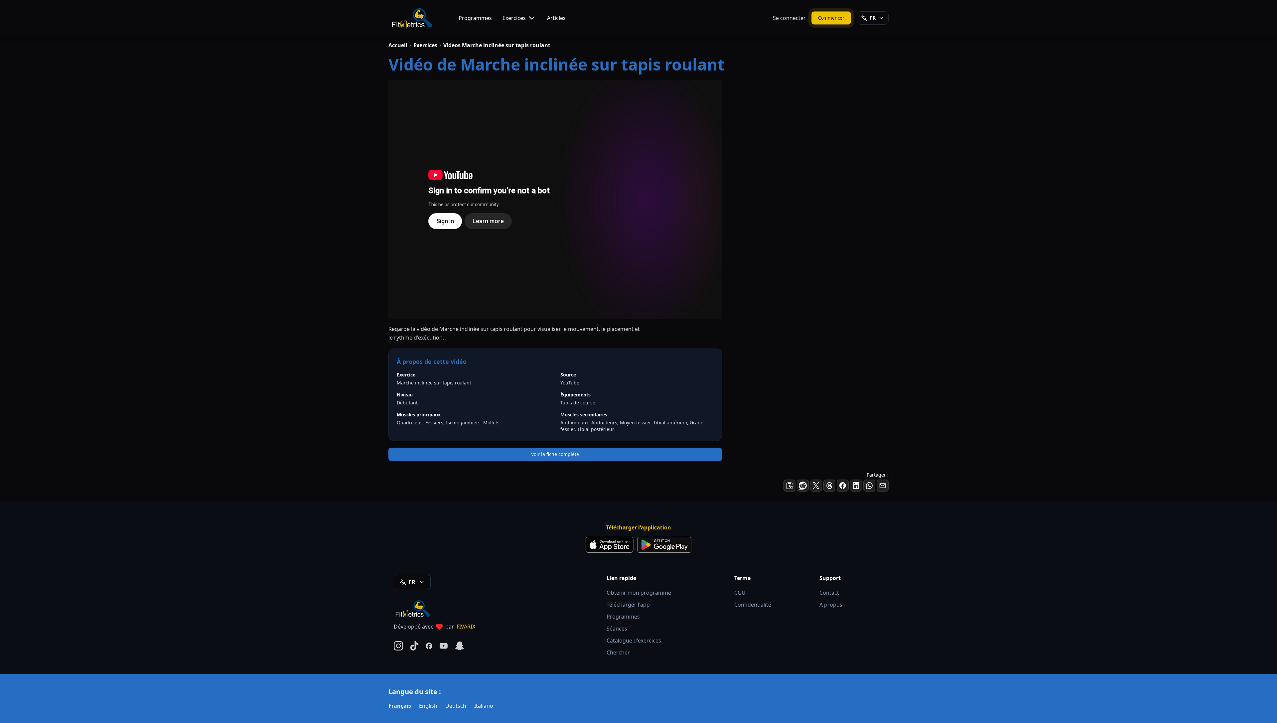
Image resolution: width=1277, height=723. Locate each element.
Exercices (514, 18)
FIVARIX (466, 626)
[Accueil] (411, 18)
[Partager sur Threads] (829, 486)
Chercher (618, 652)
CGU (740, 592)
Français (399, 705)
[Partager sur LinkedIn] (856, 486)
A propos (830, 604)
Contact (829, 592)
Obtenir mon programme (639, 592)
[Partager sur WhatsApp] (869, 486)
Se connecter (789, 18)
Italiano (483, 705)
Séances (617, 628)
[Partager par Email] (883, 486)
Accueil (397, 45)
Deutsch (455, 705)
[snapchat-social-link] (459, 646)
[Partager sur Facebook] (843, 486)
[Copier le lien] (789, 486)
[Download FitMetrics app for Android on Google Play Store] (664, 545)
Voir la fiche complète (555, 454)
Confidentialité (752, 604)
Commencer (831, 18)
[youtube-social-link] (443, 646)
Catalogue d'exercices (634, 640)
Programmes (475, 18)
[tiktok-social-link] (414, 646)
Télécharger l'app (628, 604)
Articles (556, 18)
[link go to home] (414, 608)
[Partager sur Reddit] (803, 486)
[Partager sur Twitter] (816, 486)
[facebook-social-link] (429, 646)
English (428, 705)
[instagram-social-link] (398, 646)
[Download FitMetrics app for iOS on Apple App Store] (610, 545)
